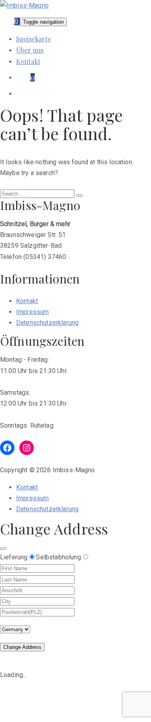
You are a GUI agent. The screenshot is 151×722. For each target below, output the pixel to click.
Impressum (32, 312)
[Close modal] (3, 548)
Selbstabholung (58, 557)
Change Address (22, 647)
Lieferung (13, 557)
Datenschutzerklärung (47, 322)
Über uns (29, 50)
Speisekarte (33, 39)
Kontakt (28, 61)
